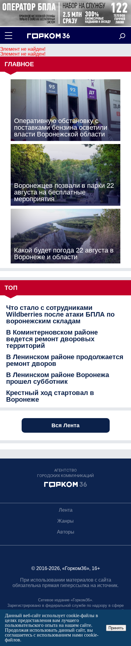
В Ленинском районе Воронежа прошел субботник (57, 378)
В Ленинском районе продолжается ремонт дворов (64, 360)
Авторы (65, 531)
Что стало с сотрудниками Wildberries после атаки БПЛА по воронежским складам (60, 314)
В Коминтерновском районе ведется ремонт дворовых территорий (52, 339)
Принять (116, 628)
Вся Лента (65, 425)
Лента (66, 510)
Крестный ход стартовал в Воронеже (50, 396)
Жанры (65, 521)
